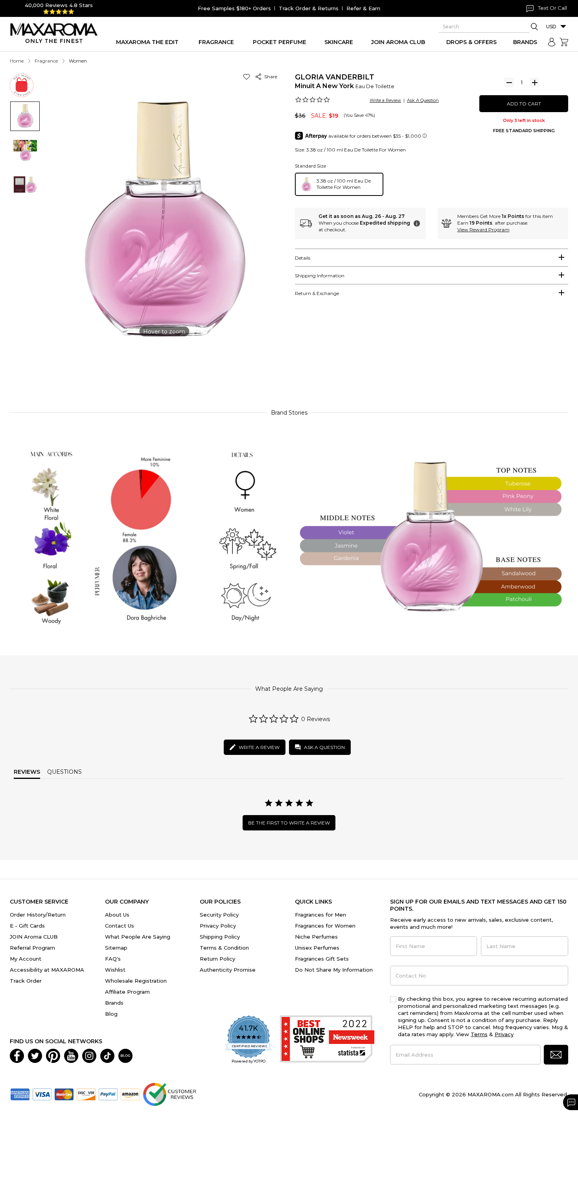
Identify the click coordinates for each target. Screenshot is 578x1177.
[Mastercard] (64, 1093)
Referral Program (32, 948)
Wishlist (115, 970)
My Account (25, 959)
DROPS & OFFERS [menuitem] (471, 42)
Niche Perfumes (316, 936)
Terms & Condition (224, 948)
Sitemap (116, 948)
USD (551, 27)
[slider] (289, 367)
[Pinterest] (53, 1055)
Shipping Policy (220, 936)
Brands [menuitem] (525, 42)
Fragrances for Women (325, 925)
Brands (114, 1003)
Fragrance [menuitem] (216, 42)
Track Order (26, 981)
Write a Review (385, 100)
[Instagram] (89, 1055)
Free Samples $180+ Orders (234, 8)
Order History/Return (38, 914)
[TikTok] (107, 1055)
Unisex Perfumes (317, 948)
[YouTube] (71, 1055)
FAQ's (113, 959)
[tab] (431, 258)
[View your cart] (564, 42)
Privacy (504, 1034)
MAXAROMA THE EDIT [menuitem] (147, 42)
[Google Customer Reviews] (169, 1093)
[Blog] (125, 1055)
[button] (247, 76)
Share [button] (269, 76)
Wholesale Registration (136, 981)
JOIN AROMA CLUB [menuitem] (398, 42)
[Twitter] (35, 1055)
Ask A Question (423, 100)
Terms (479, 1034)
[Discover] (86, 1093)
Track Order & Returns (309, 8)
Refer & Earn (363, 8)
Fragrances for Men (320, 914)
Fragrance (46, 61)
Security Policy (219, 914)
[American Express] (20, 1093)
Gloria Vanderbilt (334, 77)
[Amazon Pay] (130, 1093)
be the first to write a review (289, 823)
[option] (339, 184)
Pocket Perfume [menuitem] (279, 42)
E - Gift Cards (27, 925)
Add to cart (524, 104)
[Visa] (42, 1093)
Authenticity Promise (228, 970)
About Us (117, 914)
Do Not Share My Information (334, 970)
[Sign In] (551, 42)
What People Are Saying (137, 936)
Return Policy (217, 959)
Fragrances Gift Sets (322, 959)
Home (17, 61)
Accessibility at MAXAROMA (47, 970)
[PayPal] (108, 1093)
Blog (111, 1014)
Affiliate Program (127, 992)
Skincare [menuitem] (338, 42)
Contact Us (119, 925)
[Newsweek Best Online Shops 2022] (327, 1039)
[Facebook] (17, 1055)
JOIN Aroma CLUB (34, 936)
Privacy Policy (218, 925)
